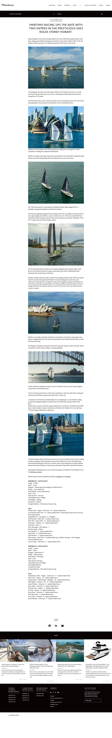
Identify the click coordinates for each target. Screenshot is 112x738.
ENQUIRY (52, 696)
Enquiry (108, 5)
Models (60, 5)
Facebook (68, 476)
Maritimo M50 (11, 701)
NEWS (56, 635)
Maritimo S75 (25, 693)
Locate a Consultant (90, 5)
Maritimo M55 (11, 699)
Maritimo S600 (40, 695)
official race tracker (36, 472)
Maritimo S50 (25, 700)
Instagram (59, 476)
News (80, 5)
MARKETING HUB (54, 704)
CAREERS (52, 700)
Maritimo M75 (11, 695)
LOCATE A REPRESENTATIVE (56, 698)
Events (75, 5)
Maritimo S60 (25, 695)
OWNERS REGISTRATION (56, 702)
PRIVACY (52, 706)
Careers (101, 5)
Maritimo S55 (25, 698)
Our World (52, 5)
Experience (67, 5)
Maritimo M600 (40, 693)
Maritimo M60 (11, 697)
